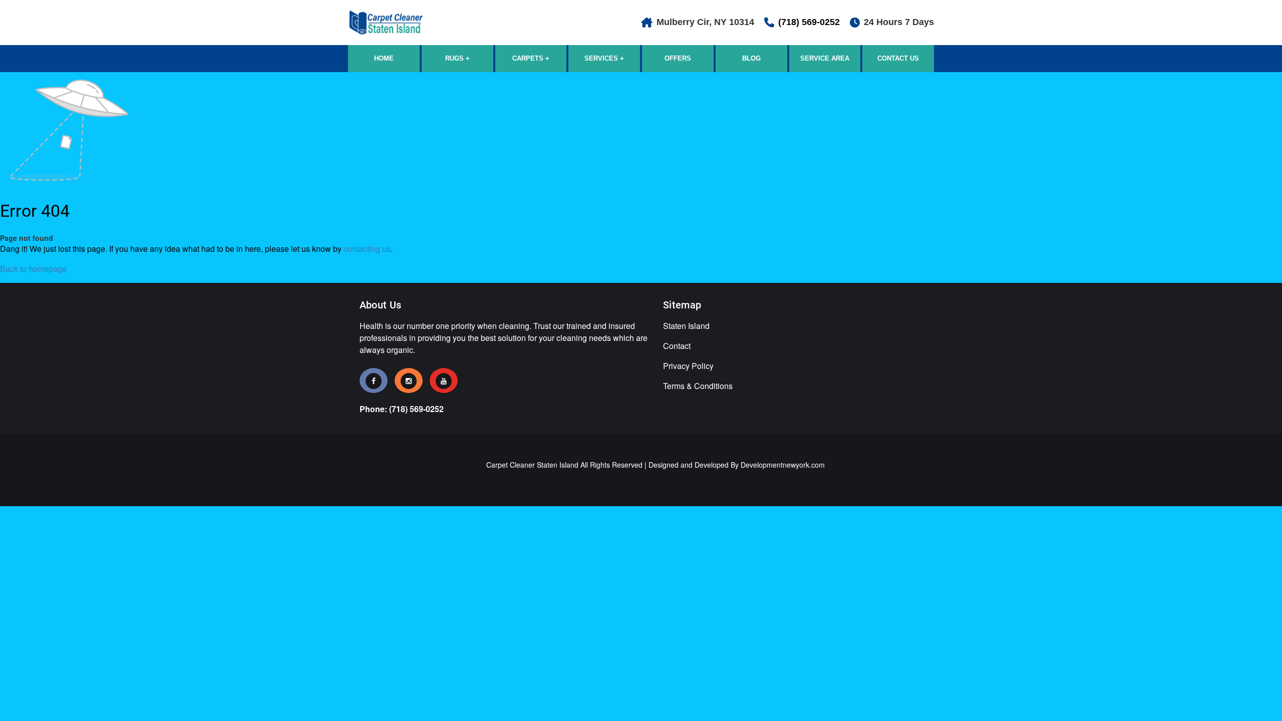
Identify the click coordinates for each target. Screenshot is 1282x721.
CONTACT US (898, 58)
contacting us (367, 248)
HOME (384, 58)
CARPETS (527, 58)
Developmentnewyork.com (783, 465)
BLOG (751, 58)
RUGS (454, 58)
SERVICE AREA (824, 58)
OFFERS (678, 58)
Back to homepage (33, 268)
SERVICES (601, 58)
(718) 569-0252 (809, 22)
